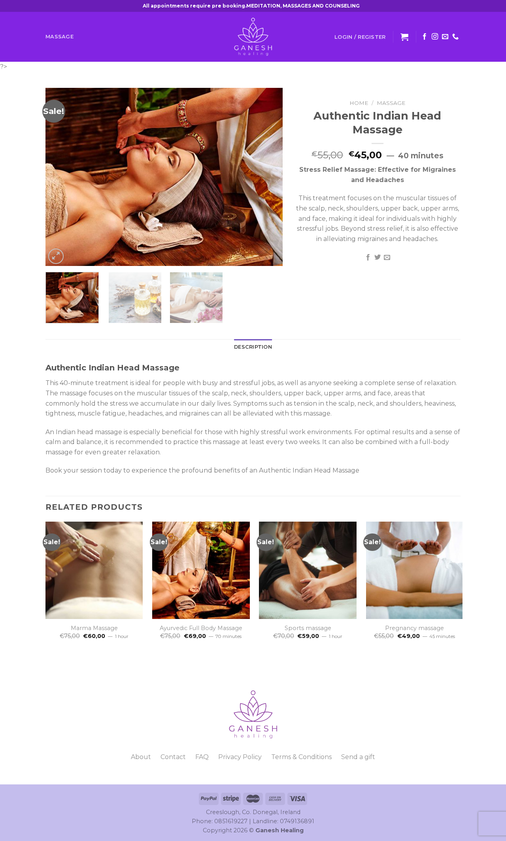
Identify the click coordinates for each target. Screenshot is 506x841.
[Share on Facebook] (367, 257)
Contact (173, 757)
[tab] (253, 347)
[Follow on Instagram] (435, 36)
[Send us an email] (445, 36)
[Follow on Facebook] (424, 36)
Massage (59, 37)
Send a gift (358, 757)
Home (358, 103)
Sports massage (308, 628)
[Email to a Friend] (387, 257)
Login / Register (359, 37)
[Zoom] (56, 256)
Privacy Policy (240, 757)
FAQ (202, 757)
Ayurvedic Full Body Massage (201, 628)
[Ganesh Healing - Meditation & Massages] (253, 37)
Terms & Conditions (301, 757)
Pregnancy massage (414, 628)
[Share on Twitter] (377, 257)
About (141, 757)
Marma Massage (94, 628)
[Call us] (455, 36)
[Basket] (404, 37)
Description (253, 347)
